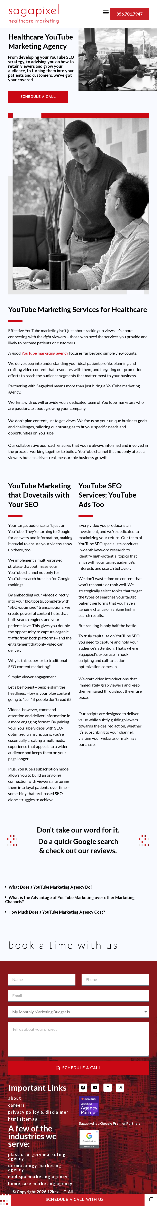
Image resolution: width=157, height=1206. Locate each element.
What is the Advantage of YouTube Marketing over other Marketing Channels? (70, 899)
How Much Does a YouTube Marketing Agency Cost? (57, 912)
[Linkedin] (107, 1088)
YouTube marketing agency (44, 353)
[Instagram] (120, 1088)
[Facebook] (83, 1088)
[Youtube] (95, 1088)
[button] (105, 12)
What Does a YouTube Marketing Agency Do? (50, 887)
